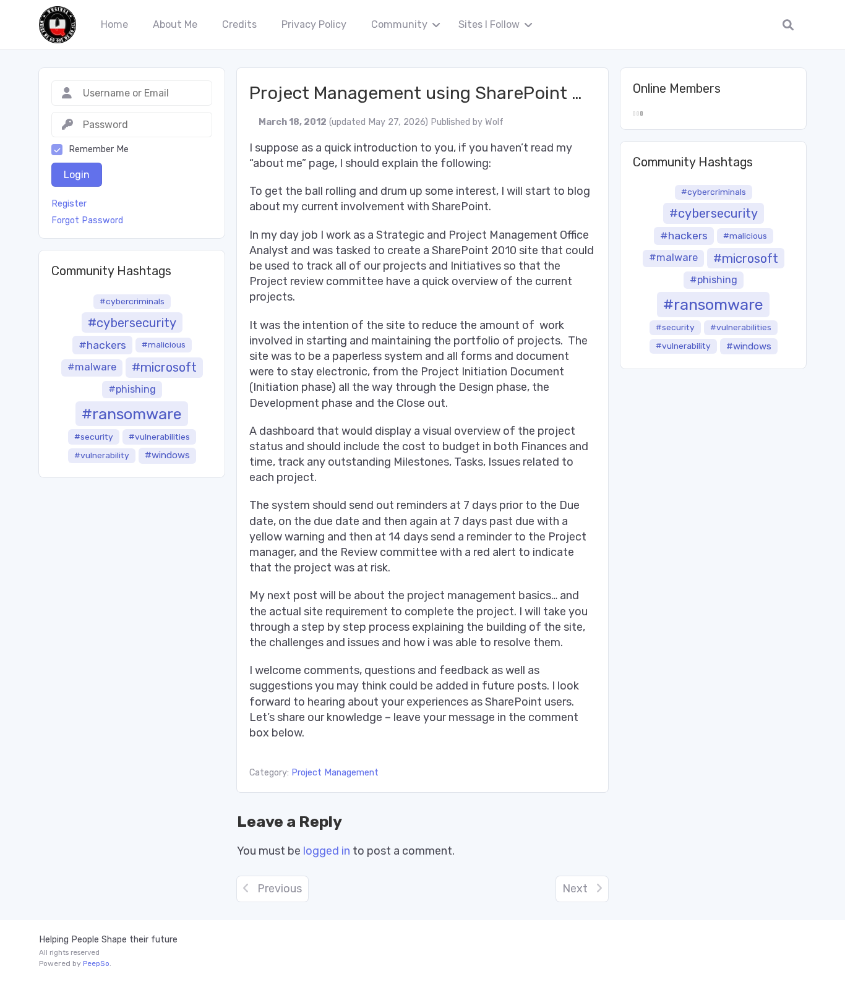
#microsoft (164, 367)
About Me (175, 24)
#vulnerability (101, 455)
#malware (91, 367)
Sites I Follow (489, 24)
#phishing (132, 389)
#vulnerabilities (159, 437)
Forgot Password (87, 221)
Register (69, 204)
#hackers (102, 345)
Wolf (494, 122)
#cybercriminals (132, 301)
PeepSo (96, 963)
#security (93, 437)
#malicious (164, 344)
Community (399, 24)
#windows (167, 455)
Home (114, 24)
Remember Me (99, 149)
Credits (239, 24)
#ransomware (132, 413)
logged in (326, 851)
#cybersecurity (132, 322)
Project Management (335, 772)
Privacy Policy (313, 24)
